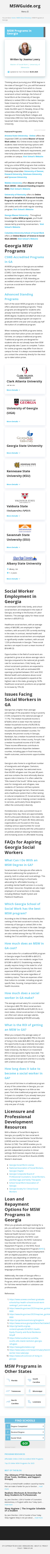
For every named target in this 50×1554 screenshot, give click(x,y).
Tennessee (16, 1391)
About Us (37, 1546)
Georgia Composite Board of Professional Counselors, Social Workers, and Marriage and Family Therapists (27, 1177)
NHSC (41, 1249)
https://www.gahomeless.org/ (22, 1347)
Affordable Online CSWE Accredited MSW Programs (24, 1459)
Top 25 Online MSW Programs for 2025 (19, 1463)
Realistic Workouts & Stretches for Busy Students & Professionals (23, 1493)
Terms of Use (28, 1548)
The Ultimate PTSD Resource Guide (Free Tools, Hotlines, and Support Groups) (23, 1477)
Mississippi (37, 1391)
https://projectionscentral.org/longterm (26, 1320)
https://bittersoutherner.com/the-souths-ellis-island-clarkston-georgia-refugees (25, 1341)
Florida (14, 1380)
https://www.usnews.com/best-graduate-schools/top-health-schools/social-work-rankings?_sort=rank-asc (27, 1302)
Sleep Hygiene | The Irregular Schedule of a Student (25, 1509)
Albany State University (24, 563)
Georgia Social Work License (21, 1165)
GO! (25, 1443)
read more (9, 1505)
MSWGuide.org (25, 5)
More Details (12, 390)
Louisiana (37, 1402)
